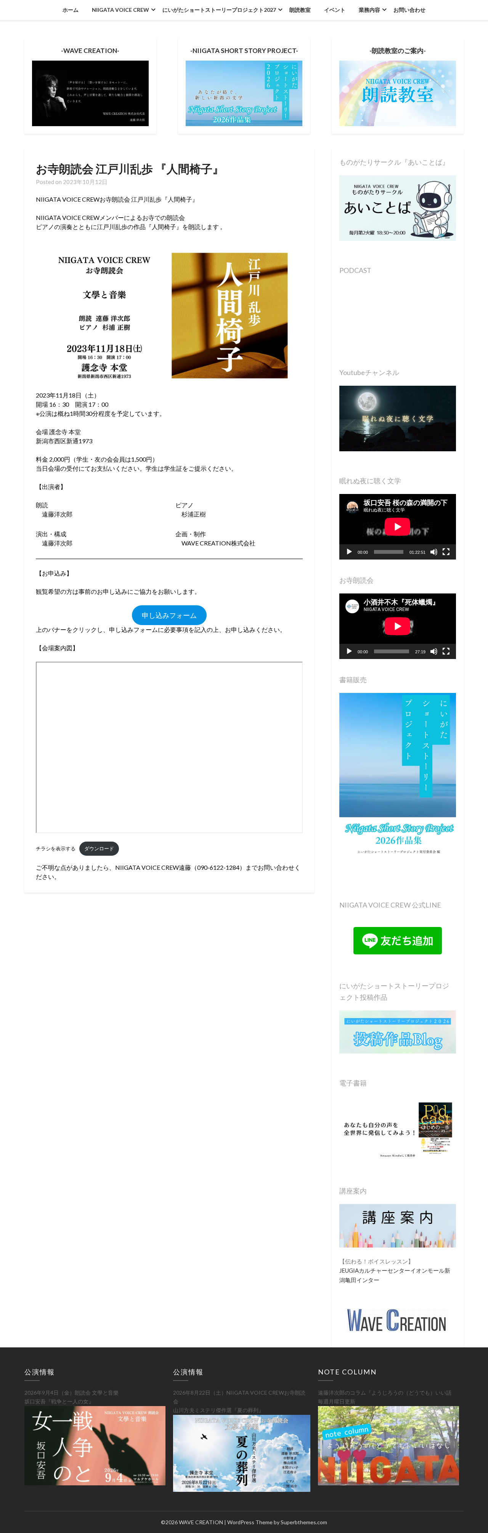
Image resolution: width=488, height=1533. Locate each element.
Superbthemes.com (304, 1522)
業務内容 (369, 9)
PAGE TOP (470, 1480)
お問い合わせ (409, 9)
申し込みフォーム (169, 615)
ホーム (71, 9)
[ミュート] (434, 552)
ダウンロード (99, 848)
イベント (334, 9)
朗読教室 (300, 9)
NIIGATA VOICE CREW (120, 9)
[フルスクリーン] (446, 552)
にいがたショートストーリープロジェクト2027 (219, 9)
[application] (397, 527)
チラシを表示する (55, 848)
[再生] (349, 552)
